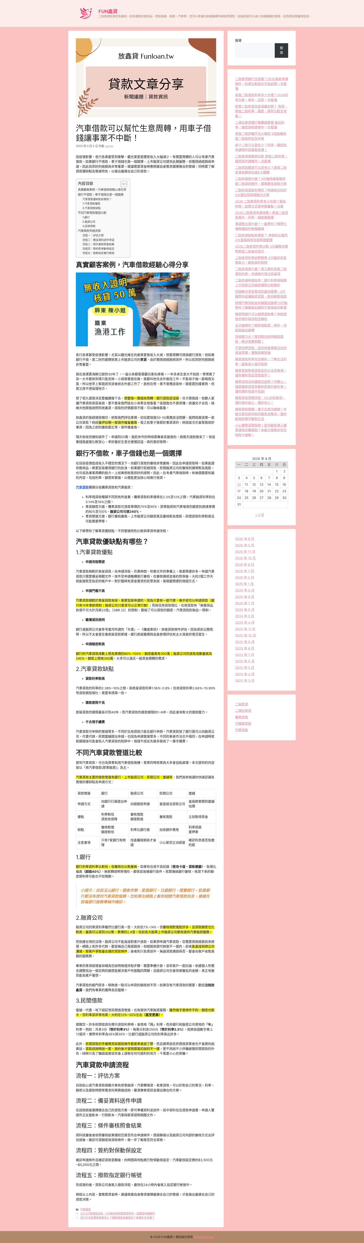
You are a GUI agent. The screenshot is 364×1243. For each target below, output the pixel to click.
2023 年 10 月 (245, 635)
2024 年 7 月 (244, 603)
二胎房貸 (241, 704)
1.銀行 (86, 217)
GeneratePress (204, 1237)
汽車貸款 (82, 487)
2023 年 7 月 (244, 655)
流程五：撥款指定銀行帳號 (98, 252)
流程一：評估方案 (93, 235)
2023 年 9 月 (244, 642)
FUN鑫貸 (108, 11)
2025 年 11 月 (245, 552)
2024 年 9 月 (244, 590)
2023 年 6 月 (244, 661)
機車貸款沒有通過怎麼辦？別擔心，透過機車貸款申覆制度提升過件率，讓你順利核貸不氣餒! (261, 386)
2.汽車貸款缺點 (91, 208)
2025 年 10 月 (245, 558)
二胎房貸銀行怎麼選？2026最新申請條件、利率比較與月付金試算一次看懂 (261, 84)
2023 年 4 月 (244, 674)
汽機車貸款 (243, 724)
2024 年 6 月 (244, 610)
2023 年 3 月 (244, 681)
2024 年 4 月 (244, 623)
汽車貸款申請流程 (89, 230)
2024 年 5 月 (244, 616)
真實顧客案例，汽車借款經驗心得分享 (102, 189)
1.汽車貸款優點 (91, 203)
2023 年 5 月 (244, 668)
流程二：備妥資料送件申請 (98, 239)
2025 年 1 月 (244, 584)
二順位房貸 (243, 711)
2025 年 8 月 (244, 565)
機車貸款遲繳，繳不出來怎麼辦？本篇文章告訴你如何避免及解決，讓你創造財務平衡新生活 (261, 414)
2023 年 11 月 (245, 629)
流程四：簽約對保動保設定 (98, 248)
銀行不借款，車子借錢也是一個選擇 (100, 194)
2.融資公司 (88, 221)
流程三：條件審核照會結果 (98, 244)
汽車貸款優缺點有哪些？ (97, 199)
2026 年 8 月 (244, 539)
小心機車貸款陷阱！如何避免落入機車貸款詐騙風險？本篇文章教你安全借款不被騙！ (261, 430)
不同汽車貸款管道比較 (92, 212)
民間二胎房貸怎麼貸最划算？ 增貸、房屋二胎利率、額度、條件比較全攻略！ (261, 111)
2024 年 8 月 (244, 597)
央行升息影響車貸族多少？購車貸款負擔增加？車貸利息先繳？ (117, 1217)
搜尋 (238, 40)
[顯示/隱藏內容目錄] (122, 184)
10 (239, 484)
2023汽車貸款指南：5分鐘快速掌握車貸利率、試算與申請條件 (117, 1213)
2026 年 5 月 (244, 545)
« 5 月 (259, 515)
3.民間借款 (89, 226)
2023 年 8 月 (244, 648)
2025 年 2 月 (244, 577)
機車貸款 (241, 717)
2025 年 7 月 (244, 571)
